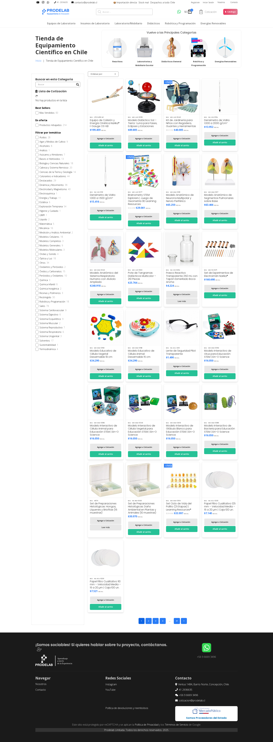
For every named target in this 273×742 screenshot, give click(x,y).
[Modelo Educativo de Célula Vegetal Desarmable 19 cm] (106, 327)
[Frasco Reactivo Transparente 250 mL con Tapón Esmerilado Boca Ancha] (182, 249)
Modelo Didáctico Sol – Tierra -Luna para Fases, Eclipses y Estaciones (142, 123)
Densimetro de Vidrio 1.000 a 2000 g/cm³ (217, 121)
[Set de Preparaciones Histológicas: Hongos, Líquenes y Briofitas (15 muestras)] (106, 480)
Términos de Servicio (176, 724)
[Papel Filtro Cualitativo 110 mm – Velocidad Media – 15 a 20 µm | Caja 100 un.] (106, 558)
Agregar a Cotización (105, 138)
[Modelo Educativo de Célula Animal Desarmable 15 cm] (144, 327)
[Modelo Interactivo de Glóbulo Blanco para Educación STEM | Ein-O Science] (182, 402)
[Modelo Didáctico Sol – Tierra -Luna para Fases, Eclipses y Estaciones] (144, 96)
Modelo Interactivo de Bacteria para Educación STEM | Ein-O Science (219, 428)
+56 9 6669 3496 (206, 657)
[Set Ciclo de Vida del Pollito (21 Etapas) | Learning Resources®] (182, 480)
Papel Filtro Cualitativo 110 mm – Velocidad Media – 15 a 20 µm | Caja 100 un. (105, 584)
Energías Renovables (225, 61)
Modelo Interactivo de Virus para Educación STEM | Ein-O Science (217, 354)
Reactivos (117, 61)
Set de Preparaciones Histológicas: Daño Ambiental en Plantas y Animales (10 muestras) (142, 508)
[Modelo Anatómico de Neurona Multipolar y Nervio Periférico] (182, 171)
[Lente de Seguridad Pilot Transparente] (182, 327)
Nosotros (221, 2)
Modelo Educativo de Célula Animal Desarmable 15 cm (141, 354)
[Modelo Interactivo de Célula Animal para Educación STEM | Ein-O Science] (106, 402)
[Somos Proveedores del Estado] (206, 711)
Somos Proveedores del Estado (206, 718)
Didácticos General (171, 61)
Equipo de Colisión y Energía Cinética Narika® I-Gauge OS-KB (104, 123)
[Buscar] (77, 84)
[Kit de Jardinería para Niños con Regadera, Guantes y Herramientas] (182, 96)
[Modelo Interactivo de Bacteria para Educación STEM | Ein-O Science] (220, 402)
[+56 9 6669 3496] (206, 648)
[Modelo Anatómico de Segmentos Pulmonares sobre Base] (220, 171)
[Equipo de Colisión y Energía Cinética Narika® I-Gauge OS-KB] (106, 96)
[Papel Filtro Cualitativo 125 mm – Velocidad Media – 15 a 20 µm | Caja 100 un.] (220, 480)
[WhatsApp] (179, 12)
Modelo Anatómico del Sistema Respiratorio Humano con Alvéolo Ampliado (104, 277)
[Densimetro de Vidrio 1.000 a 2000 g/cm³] (220, 96)
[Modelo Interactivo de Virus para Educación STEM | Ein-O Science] (220, 327)
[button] (105, 146)
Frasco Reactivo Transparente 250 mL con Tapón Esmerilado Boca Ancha (181, 277)
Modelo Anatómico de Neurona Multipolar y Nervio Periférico (180, 198)
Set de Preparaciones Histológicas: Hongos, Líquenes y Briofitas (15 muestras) (103, 508)
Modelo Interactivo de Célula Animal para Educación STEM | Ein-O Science (104, 430)
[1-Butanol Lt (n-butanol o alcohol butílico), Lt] (117, 48)
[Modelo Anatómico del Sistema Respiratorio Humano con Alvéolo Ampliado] (106, 249)
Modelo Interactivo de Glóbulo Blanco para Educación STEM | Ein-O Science (180, 430)
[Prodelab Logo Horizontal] (55, 12)
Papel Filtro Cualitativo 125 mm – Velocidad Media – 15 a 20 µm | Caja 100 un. (220, 506)
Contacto (234, 2)
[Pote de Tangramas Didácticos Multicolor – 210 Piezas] (144, 249)
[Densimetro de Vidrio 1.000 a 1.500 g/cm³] (106, 171)
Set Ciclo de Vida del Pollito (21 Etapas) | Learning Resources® (178, 506)
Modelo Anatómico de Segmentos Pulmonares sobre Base (219, 198)
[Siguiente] (184, 621)
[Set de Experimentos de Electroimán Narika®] (220, 249)
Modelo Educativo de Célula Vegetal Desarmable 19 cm (103, 354)
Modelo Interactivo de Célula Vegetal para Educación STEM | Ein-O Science (142, 430)
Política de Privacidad (146, 724)
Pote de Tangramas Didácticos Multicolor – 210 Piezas (142, 276)
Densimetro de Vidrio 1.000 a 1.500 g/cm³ (102, 196)
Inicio (38, 60)
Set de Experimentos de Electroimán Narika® (218, 274)
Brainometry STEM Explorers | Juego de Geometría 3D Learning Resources (142, 199)
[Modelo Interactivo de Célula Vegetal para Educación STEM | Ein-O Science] (144, 402)
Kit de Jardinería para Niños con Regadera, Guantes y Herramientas (181, 123)
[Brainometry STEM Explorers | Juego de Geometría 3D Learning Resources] (144, 171)
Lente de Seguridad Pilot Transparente (181, 352)
